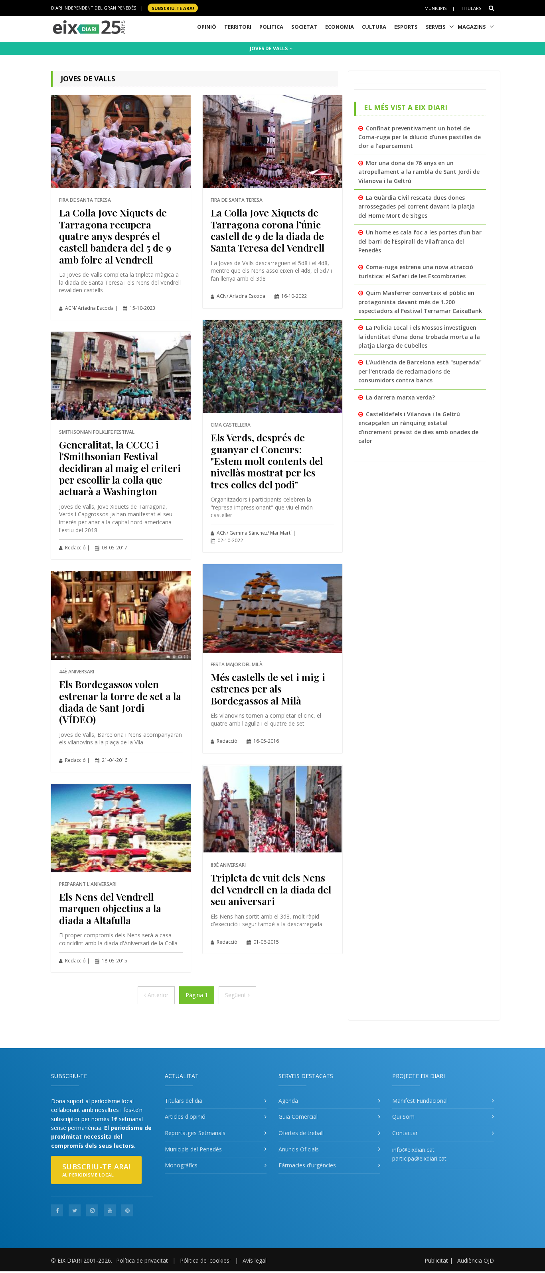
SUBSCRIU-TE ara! (173, 8)
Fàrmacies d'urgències (307, 1165)
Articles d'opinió (185, 1116)
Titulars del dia (183, 1100)
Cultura (374, 26)
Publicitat (436, 1260)
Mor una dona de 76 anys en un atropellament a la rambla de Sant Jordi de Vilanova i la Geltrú (419, 172)
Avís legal (255, 1260)
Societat (304, 26)
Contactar (405, 1133)
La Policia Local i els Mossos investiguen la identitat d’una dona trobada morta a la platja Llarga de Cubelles (419, 336)
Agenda (288, 1100)
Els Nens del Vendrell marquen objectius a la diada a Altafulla (110, 908)
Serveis (436, 26)
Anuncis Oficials (298, 1149)
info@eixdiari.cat (413, 1149)
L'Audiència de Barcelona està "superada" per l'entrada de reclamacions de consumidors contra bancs (420, 371)
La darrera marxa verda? (400, 397)
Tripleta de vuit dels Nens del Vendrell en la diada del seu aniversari (271, 889)
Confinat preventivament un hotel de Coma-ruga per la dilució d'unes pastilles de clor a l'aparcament (419, 137)
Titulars (471, 8)
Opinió (206, 26)
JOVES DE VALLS (269, 48)
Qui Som (403, 1116)
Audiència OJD (475, 1260)
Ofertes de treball (301, 1133)
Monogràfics (181, 1165)
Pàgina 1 (197, 995)
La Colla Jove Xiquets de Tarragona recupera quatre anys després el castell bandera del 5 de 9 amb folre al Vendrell (115, 236)
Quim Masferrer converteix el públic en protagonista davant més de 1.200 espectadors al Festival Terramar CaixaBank (420, 302)
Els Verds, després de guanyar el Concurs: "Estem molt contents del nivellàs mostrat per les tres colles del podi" (267, 461)
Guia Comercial (298, 1116)
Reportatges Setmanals (195, 1133)
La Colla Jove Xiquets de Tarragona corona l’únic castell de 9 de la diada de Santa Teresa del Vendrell (267, 230)
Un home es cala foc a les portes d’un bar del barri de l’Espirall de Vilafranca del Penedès (420, 241)
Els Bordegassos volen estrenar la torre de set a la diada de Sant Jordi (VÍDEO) (120, 701)
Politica (271, 26)
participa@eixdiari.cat (419, 1158)
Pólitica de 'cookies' (205, 1260)
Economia (339, 26)
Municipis (435, 8)
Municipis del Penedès (193, 1149)
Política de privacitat (142, 1260)
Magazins (472, 26)
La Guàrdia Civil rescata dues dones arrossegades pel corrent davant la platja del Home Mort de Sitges (416, 206)
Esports (406, 26)
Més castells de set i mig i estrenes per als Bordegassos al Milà (268, 688)
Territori (237, 26)
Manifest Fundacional (420, 1100)
